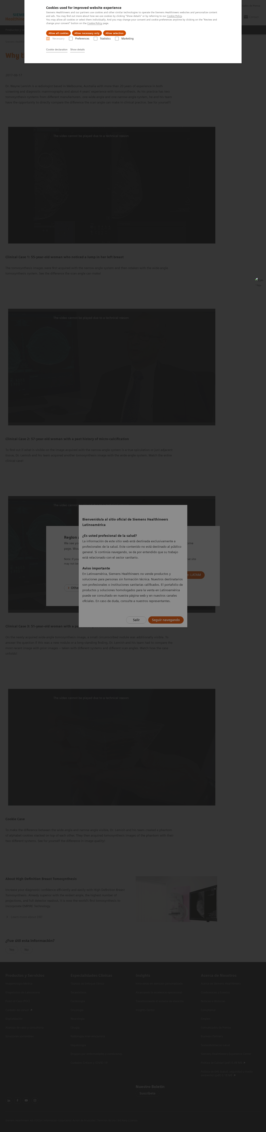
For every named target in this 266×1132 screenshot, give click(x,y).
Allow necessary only (87, 33)
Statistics (105, 38)
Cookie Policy (174, 15)
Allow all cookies (58, 33)
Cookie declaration (56, 49)
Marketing (127, 38)
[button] (259, 281)
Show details (77, 49)
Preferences (82, 38)
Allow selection (114, 33)
